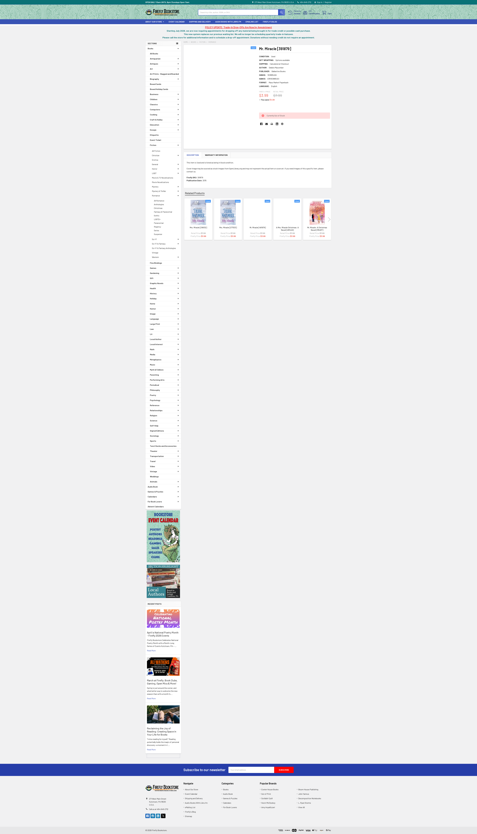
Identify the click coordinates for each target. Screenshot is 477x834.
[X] (163, 816)
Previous (185, 219)
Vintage (155, 252)
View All (301, 807)
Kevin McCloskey (268, 803)
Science (153, 420)
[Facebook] (261, 124)
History (153, 293)
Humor (153, 308)
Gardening (154, 273)
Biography (154, 79)
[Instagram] (153, 816)
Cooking (153, 114)
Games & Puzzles (155, 491)
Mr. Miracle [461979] (258, 227)
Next (329, 219)
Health (153, 288)
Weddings (154, 476)
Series (156, 230)
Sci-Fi (154, 239)
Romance (156, 195)
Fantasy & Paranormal (163, 212)
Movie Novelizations (160, 182)
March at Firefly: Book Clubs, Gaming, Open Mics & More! (162, 682)
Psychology (155, 400)
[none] (220, 93)
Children (153, 99)
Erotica (155, 160)
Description (193, 155)
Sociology (154, 436)
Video (152, 466)
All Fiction (156, 151)
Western (155, 257)
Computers (155, 109)
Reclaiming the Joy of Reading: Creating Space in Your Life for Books (161, 731)
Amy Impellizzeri (268, 807)
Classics (154, 104)
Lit (151, 334)
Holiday (153, 298)
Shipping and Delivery (200, 21)
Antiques (154, 64)
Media (152, 354)
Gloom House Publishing (308, 789)
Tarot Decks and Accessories (163, 446)
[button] (163, 536)
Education (154, 125)
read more (151, 650)
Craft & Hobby (156, 119)
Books (150, 48)
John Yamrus (303, 794)
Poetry (153, 395)
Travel (153, 461)
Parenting (154, 375)
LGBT (154, 173)
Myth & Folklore (156, 370)
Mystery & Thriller (159, 191)
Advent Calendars (156, 506)
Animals (153, 481)
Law (152, 329)
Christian (155, 155)
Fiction (153, 145)
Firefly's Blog (270, 21)
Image (153, 314)
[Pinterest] (282, 124)
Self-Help (154, 425)
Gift (151, 278)
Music (152, 364)
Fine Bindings (156, 263)
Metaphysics (155, 359)
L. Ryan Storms (304, 803)
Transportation (157, 456)
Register (328, 2)
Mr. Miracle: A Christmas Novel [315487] (317, 228)
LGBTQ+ (157, 219)
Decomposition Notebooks (309, 798)
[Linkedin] (277, 124)
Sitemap (188, 816)
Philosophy (155, 390)
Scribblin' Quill (267, 798)
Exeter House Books (269, 789)
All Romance (159, 200)
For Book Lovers (155, 501)
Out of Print (266, 794)
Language (154, 319)
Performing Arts (157, 380)
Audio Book (153, 486)
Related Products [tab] (195, 193)
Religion (153, 415)
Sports (153, 441)
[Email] (266, 124)
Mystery (155, 186)
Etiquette (154, 135)
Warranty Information (216, 155)
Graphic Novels (156, 283)
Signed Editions (157, 431)
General (155, 164)
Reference (154, 405)
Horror (154, 169)
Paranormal (158, 223)
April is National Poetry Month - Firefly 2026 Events (163, 634)
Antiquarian (155, 58)
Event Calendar (177, 21)
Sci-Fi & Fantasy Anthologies (164, 248)
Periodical (154, 385)
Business (154, 94)
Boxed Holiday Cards (159, 89)
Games (153, 268)
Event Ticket (155, 140)
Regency (157, 226)
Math (152, 349)
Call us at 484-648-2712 (158, 809)
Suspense (158, 234)
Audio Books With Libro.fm (228, 21)
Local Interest (156, 344)
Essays (153, 130)
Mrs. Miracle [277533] (228, 227)
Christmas (158, 208)
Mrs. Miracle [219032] (198, 227)
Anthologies (159, 204)
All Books (154, 53)
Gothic (156, 215)
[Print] (272, 124)
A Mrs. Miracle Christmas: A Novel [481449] (287, 228)
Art (151, 69)
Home (152, 303)
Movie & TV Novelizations (162, 177)
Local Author (155, 339)
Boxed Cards (155, 84)
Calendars (152, 496)
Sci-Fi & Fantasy (158, 243)
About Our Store (153, 21)
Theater (153, 451)
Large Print (155, 324)
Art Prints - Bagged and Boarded (164, 74)
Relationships (156, 410)
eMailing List (252, 21)
